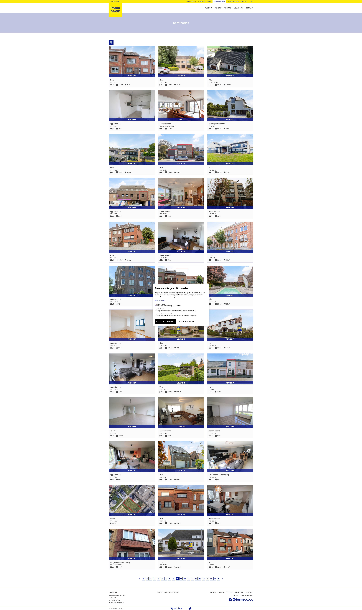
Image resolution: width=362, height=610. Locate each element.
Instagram (234, 599)
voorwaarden (113, 608)
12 (185, 579)
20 (215, 579)
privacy (121, 608)
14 (192, 579)
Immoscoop (244, 599)
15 (196, 579)
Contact (249, 8)
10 (177, 579)
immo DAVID (113, 592)
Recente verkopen (219, 1)
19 (211, 579)
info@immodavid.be (118, 603)
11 (181, 579)
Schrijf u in (201, 1)
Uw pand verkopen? (233, 1)
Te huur (227, 8)
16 (200, 579)
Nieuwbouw (238, 8)
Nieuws (209, 1)
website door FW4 (190, 608)
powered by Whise (179, 608)
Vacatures (244, 1)
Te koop (218, 8)
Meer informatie (160, 300)
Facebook (230, 599)
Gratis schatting (191, 1)
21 (219, 579)
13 (188, 579)
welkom (208, 8)
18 (207, 579)
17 (203, 579)
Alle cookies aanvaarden (165, 321)
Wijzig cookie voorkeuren (167, 592)
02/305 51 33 (115, 1)
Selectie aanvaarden (186, 321)
